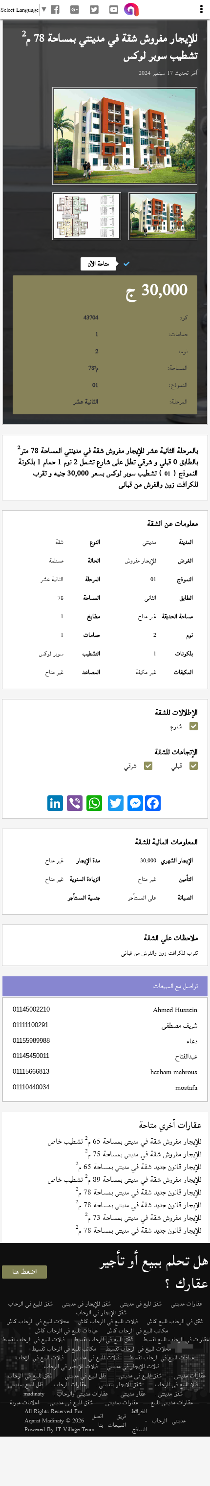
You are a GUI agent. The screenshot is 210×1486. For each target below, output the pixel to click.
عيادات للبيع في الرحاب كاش (66, 1330)
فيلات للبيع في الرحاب (39, 1357)
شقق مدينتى (170, 1393)
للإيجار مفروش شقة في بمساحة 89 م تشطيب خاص (124, 1179)
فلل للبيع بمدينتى (25, 1384)
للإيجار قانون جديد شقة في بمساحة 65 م (138, 1166)
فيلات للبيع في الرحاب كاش (108, 1321)
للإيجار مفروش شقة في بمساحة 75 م (143, 1154)
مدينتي (179, 1420)
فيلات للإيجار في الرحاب (71, 1366)
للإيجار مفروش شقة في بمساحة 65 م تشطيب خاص (124, 1141)
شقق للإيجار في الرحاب (101, 1312)
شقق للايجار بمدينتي (120, 1384)
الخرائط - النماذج (139, 1420)
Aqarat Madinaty (44, 1420)
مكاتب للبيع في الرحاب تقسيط (64, 1348)
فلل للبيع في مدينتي (85, 1375)
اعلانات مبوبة (24, 1402)
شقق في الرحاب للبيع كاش (175, 1321)
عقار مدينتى (133, 1393)
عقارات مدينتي (186, 1303)
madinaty (33, 1393)
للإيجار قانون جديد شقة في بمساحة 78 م (138, 1192)
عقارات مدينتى (190, 1375)
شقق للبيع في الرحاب (30, 1303)
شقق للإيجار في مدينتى (86, 1303)
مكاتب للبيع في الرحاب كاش (137, 1330)
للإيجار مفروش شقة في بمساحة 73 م (143, 1217)
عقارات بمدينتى (121, 1402)
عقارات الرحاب (70, 1384)
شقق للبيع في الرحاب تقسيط (103, 1339)
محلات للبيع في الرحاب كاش (38, 1321)
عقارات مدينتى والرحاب (82, 1393)
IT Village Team (75, 1429)
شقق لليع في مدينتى (141, 1303)
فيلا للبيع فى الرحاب (176, 1384)
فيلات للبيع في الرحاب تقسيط (32, 1339)
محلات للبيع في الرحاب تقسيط (138, 1348)
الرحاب (159, 1420)
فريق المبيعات (117, 1421)
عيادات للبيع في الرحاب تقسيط (161, 1357)
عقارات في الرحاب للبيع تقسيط (176, 1339)
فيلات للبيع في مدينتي (96, 1357)
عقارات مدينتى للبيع (172, 1402)
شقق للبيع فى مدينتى (140, 1375)
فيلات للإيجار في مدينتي (133, 1366)
